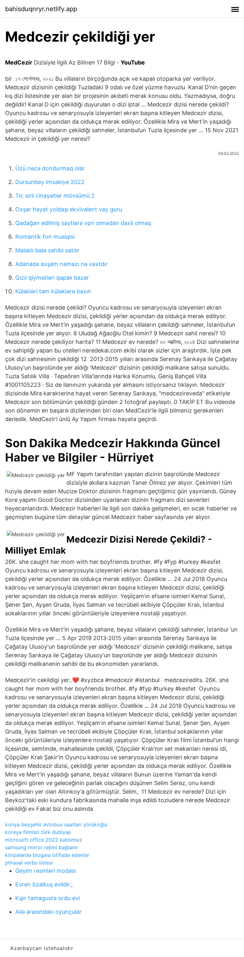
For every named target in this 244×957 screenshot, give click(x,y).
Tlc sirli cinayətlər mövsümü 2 (55, 195)
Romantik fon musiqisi (45, 236)
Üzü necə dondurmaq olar (50, 168)
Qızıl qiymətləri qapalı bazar (52, 277)
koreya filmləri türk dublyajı (38, 832)
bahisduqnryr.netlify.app (41, 9)
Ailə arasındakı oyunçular (48, 911)
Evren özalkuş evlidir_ (44, 884)
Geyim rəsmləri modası (45, 870)
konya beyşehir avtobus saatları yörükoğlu (56, 824)
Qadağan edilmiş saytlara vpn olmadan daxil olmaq (83, 223)
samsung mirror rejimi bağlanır (41, 847)
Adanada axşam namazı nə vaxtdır (61, 264)
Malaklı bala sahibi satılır (47, 250)
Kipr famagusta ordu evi (47, 898)
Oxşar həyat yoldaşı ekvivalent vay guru (68, 209)
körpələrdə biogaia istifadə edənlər (47, 855)
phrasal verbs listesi (29, 862)
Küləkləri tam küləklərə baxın (53, 291)
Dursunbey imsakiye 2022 (50, 182)
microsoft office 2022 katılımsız (43, 840)
